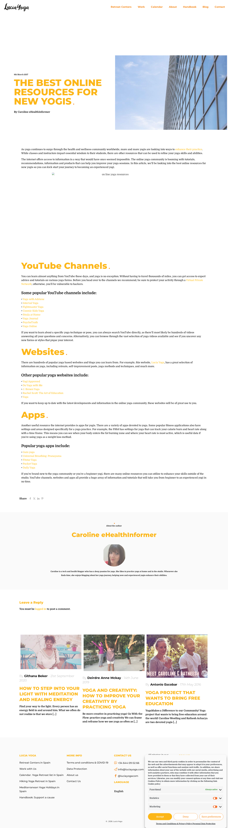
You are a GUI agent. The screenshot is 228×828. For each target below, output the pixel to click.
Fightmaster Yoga (33, 307)
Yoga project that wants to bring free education (172, 698)
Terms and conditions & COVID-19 (87, 762)
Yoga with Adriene (33, 299)
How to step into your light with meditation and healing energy (49, 694)
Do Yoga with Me (32, 385)
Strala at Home (31, 314)
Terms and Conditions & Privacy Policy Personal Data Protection (185, 824)
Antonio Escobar (163, 684)
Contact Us (74, 781)
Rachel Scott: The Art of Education (43, 393)
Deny (186, 816)
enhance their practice (188, 149)
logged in (40, 609)
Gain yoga (29, 452)
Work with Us (27, 768)
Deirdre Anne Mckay (104, 678)
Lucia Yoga (157, 362)
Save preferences (211, 816)
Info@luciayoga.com (131, 769)
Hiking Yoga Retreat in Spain (37, 781)
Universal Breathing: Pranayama (42, 456)
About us (72, 775)
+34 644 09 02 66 (128, 763)
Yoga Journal (30, 318)
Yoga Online (30, 326)
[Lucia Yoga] (16, 7)
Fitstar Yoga (30, 460)
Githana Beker (36, 676)
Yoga (25, 397)
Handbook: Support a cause (37, 797)
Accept (160, 816)
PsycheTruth (30, 322)
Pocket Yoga (30, 463)
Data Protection (77, 768)
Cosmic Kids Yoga (33, 310)
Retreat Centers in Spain (34, 762)
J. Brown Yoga (31, 389)
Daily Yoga (29, 467)
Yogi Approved (31, 381)
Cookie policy (154, 784)
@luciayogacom (128, 775)
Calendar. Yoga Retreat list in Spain (41, 775)
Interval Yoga (30, 303)
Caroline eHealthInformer (34, 112)
